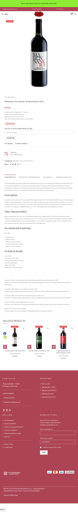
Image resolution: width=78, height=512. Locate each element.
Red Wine (16, 161)
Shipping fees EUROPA (49, 390)
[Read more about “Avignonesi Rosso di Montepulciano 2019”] (54, 347)
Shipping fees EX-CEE (49, 397)
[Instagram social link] (6, 410)
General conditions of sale (12, 433)
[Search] (75, 14)
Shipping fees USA (48, 394)
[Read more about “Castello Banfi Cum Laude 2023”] (5, 347)
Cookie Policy (8, 447)
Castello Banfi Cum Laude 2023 (14, 351)
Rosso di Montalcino (26, 161)
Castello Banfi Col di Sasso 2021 (39, 351)
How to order (46, 384)
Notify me (10, 138)
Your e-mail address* (46, 429)
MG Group (14, 495)
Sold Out (7, 437)
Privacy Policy (8, 444)
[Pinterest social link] (15, 164)
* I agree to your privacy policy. (51, 447)
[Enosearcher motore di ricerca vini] (12, 473)
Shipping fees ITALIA (48, 387)
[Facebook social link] (10, 164)
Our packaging (9, 420)
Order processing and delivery (13, 427)
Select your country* (46, 438)
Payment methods (10, 423)
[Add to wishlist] (23, 328)
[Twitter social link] (12, 164)
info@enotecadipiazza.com (9, 9)
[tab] (10, 176)
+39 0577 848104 (37, 9)
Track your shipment (10, 430)
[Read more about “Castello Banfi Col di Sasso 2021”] (29, 347)
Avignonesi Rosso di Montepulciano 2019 (63, 352)
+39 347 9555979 (9, 398)
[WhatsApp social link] (20, 164)
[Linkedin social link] (18, 164)
